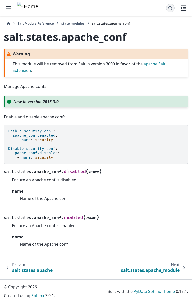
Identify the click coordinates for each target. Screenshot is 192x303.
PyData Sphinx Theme (154, 291)
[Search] (170, 8)
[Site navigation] (8, 8)
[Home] (8, 23)
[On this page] (183, 8)
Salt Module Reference (36, 23)
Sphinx (38, 295)
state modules (73, 23)
